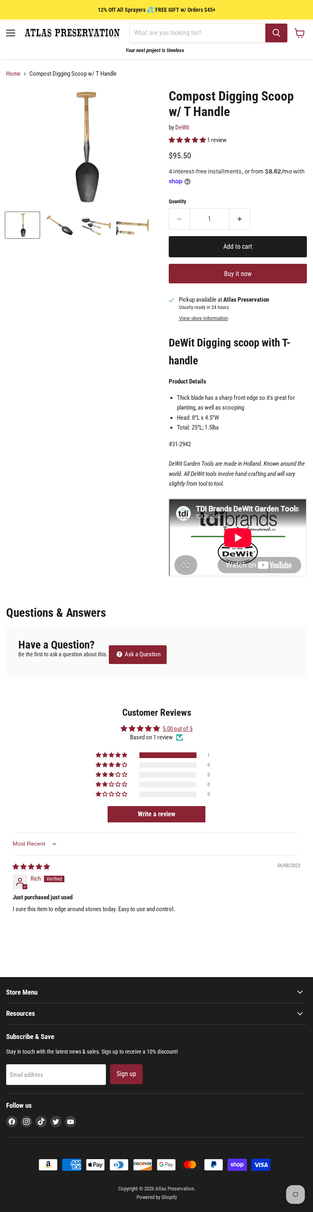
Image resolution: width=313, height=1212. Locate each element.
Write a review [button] (156, 814)
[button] (188, 140)
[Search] (276, 33)
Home (13, 73)
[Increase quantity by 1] (239, 219)
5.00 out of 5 (177, 728)
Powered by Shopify (157, 1197)
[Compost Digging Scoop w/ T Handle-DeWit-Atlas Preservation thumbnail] (22, 225)
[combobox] (197, 33)
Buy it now (237, 274)
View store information (203, 318)
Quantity (177, 201)
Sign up (126, 1074)
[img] (31, 866)
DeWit (182, 127)
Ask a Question (142, 654)
